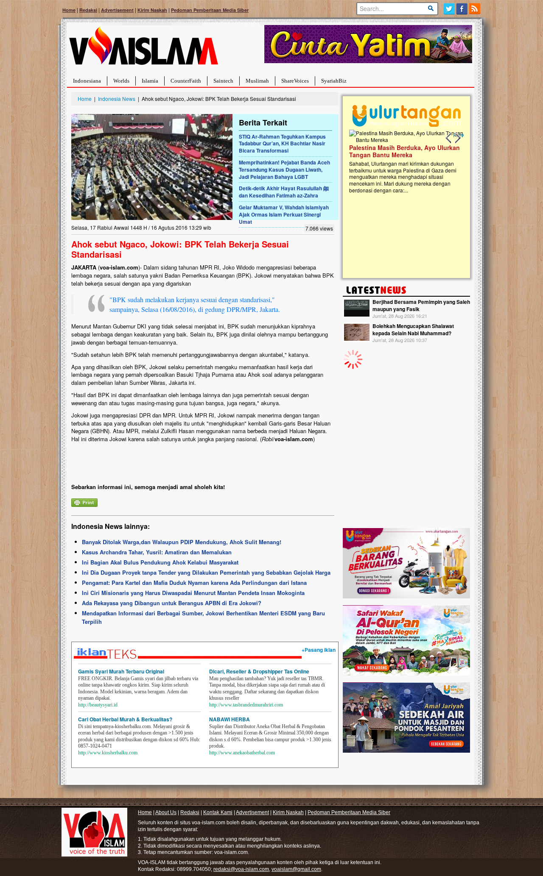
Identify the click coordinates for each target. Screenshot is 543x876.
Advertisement (117, 10)
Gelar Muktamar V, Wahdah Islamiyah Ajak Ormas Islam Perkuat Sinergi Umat (284, 214)
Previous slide (449, 138)
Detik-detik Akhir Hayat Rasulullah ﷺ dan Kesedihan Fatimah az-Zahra (284, 191)
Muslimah (257, 81)
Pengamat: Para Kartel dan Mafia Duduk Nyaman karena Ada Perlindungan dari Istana (194, 582)
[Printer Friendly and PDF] (84, 501)
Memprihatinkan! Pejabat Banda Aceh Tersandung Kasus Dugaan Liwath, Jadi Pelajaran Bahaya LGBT (284, 170)
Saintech (223, 81)
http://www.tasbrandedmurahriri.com (246, 705)
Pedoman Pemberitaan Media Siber (210, 10)
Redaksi (88, 10)
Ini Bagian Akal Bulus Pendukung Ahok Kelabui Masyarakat (160, 562)
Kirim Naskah (152, 10)
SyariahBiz (334, 81)
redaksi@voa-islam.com (241, 869)
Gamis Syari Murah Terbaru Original (121, 671)
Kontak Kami (217, 812)
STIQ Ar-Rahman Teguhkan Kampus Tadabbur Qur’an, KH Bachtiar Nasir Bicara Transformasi (282, 144)
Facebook (462, 8)
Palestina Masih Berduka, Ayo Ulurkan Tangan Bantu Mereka (351, 151)
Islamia (150, 81)
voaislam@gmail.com (296, 869)
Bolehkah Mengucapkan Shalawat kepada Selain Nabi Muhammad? (413, 329)
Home (69, 10)
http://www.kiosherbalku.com (107, 753)
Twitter (449, 8)
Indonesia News (116, 98)
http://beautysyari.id (98, 705)
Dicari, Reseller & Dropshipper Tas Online (259, 671)
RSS (475, 8)
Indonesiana (87, 81)
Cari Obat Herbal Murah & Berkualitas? (125, 719)
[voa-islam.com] (143, 49)
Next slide (457, 138)
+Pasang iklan (319, 650)
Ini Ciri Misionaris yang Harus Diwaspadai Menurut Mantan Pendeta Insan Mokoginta (193, 593)
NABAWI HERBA (229, 719)
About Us (165, 812)
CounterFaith (186, 81)
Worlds (121, 81)
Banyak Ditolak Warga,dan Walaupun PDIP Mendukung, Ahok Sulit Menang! (181, 542)
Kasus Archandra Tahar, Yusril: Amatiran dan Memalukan (157, 552)
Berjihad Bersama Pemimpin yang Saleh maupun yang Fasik (421, 305)
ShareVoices (295, 81)
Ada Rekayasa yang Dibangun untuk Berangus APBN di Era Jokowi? (171, 603)
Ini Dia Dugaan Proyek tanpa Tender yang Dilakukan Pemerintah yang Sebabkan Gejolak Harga (206, 572)
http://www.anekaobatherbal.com (242, 753)
